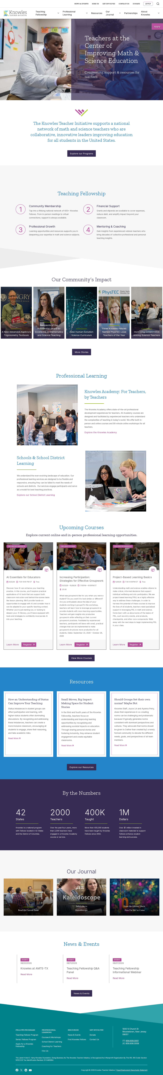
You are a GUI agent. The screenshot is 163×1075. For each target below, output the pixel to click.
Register (27, 644)
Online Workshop (16, 546)
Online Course (68, 546)
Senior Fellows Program (26, 1039)
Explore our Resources (82, 767)
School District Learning (52, 1042)
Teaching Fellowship (41, 13)
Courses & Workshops (51, 1037)
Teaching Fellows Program (27, 1035)
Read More (13, 738)
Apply (157, 26)
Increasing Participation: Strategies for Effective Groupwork (81, 579)
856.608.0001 (132, 1041)
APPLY (148, 4)
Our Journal (110, 13)
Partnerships (130, 13)
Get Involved (108, 4)
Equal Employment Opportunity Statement (132, 1070)
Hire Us (95, 4)
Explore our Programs (81, 153)
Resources (96, 13)
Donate (136, 4)
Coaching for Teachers (51, 1046)
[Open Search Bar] (157, 3)
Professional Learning (69, 13)
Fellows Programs (25, 1030)
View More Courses (81, 658)
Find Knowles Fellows (77, 1039)
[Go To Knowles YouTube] (30, 1070)
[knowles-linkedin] (26, 1070)
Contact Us (124, 4)
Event (25, 960)
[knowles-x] (21, 1070)
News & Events (81, 4)
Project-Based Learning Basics (132, 577)
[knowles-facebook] (17, 1070)
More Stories (81, 352)
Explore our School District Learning (36, 495)
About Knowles (145, 13)
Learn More (12, 644)
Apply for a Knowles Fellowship (24, 1045)
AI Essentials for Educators (23, 577)
